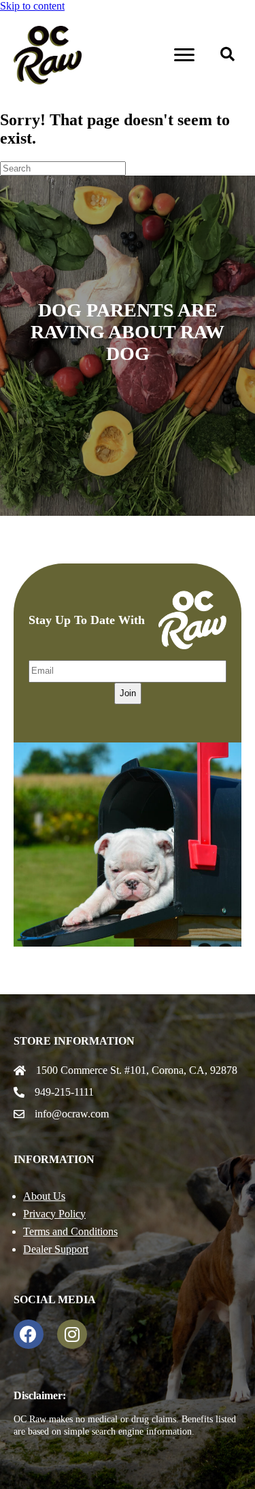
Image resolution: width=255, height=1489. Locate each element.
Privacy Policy (54, 1214)
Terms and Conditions (70, 1231)
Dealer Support (55, 1249)
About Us (44, 1196)
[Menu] (184, 55)
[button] (227, 55)
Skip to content (32, 6)
